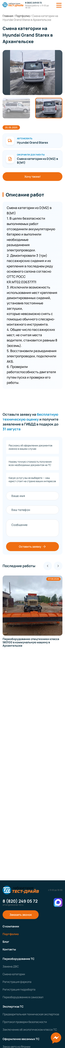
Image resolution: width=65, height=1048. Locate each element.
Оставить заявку (30, 546)
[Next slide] (58, 566)
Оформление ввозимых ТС (21, 1039)
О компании (11, 926)
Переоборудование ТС (18, 959)
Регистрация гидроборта (19, 989)
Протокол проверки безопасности (25, 1022)
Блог (6, 942)
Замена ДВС (11, 966)
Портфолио (11, 934)
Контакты (9, 949)
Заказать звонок (21, 915)
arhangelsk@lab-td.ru (13, 905)
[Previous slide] (47, 566)
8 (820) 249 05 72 (33, 3)
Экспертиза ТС (13, 1006)
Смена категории (14, 974)
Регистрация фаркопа (17, 982)
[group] (32, 611)
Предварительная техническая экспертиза (31, 1014)
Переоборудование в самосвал (23, 997)
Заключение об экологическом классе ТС (30, 1029)
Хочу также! (32, 176)
